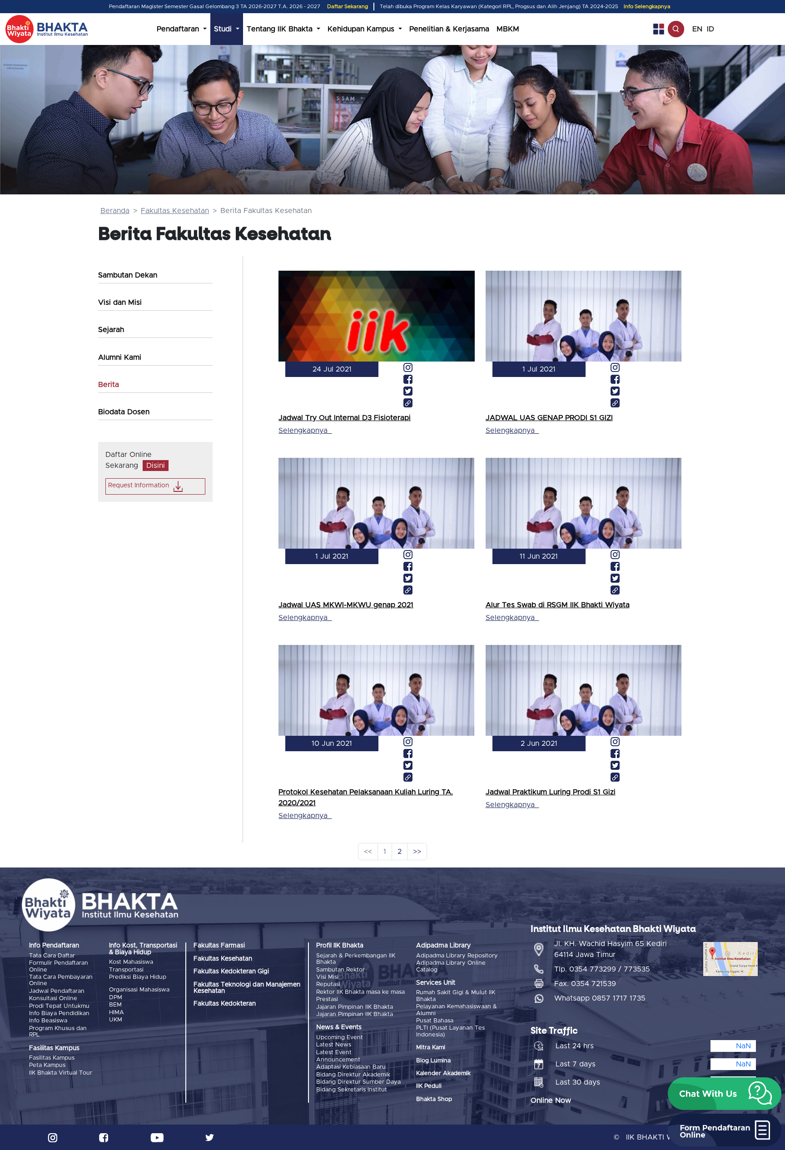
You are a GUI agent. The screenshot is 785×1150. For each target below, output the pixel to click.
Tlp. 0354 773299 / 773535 (602, 969)
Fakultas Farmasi (219, 945)
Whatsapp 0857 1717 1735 (600, 998)
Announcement (338, 1060)
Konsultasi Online (53, 998)
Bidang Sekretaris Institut (351, 1090)
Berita (108, 384)
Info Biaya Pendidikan (59, 1013)
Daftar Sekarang (347, 6)
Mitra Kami (430, 1048)
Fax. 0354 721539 (585, 983)
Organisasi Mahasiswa (139, 990)
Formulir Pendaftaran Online (58, 966)
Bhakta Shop (434, 1099)
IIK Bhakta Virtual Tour (60, 1073)
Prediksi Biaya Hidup (137, 977)
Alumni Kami (119, 357)
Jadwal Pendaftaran (56, 991)
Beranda (114, 210)
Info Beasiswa (48, 1021)
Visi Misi (327, 977)
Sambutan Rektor (340, 970)
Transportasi (126, 970)
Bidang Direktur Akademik (353, 1075)
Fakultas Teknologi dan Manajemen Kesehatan (247, 987)
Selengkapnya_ (305, 430)
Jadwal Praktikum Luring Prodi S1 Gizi (551, 792)
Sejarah (111, 329)
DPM (115, 998)
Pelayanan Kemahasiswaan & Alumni (456, 1010)
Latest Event (334, 1053)
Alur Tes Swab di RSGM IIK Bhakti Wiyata (558, 605)
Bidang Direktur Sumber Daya (358, 1082)
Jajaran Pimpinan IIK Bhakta (354, 1007)
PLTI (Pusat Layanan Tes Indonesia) (450, 1031)
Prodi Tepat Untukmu (59, 1006)
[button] (724, 1093)
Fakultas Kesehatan (175, 210)
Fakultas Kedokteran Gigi (231, 971)
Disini (155, 465)
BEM (115, 1005)
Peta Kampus (47, 1065)
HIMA (116, 1013)
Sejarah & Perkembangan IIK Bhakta (355, 959)
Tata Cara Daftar (52, 956)
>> (417, 851)
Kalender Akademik (443, 1073)
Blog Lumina (433, 1061)
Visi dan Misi (120, 302)
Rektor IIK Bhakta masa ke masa (360, 992)
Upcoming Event (339, 1038)
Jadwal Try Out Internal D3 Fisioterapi (344, 417)
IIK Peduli (429, 1086)
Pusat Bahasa (434, 1021)
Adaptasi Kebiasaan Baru (351, 1067)
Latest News (333, 1045)
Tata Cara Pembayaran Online (61, 980)
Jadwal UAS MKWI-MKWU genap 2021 (345, 605)
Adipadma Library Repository (457, 956)
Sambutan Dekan (127, 275)
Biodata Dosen (123, 412)
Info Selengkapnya (647, 6)
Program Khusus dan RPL (58, 1032)
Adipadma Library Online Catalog (451, 966)
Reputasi (328, 984)
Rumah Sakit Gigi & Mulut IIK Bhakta (455, 996)
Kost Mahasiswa (131, 962)
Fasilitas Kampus (52, 1058)
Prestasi (327, 999)
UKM (115, 1020)
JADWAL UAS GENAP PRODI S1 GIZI (549, 417)
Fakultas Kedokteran (225, 1004)
